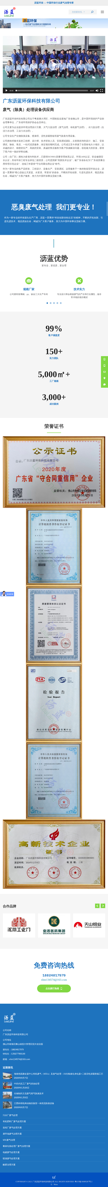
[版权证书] (54, 547)
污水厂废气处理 (10, 1115)
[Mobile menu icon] (102, 12)
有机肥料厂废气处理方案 (14, 1121)
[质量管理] (54, 625)
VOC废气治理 (9, 1139)
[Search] (92, 12)
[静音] (97, 90)
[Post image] (7, 1075)
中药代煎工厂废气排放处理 (26, 1083)
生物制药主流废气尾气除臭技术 (29, 1093)
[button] (54, 64)
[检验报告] (54, 703)
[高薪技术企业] (54, 854)
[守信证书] (54, 472)
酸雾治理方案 (9, 1164)
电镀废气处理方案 (11, 1152)
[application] (54, 64)
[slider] (52, 90)
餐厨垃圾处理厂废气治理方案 (16, 1146)
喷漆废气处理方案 (11, 1158)
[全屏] (101, 90)
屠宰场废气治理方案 (12, 1133)
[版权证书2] (54, 781)
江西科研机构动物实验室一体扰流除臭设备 (34, 1103)
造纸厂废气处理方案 (12, 1127)
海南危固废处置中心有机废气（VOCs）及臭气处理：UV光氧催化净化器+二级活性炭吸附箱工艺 (58, 1073)
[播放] (6, 90)
